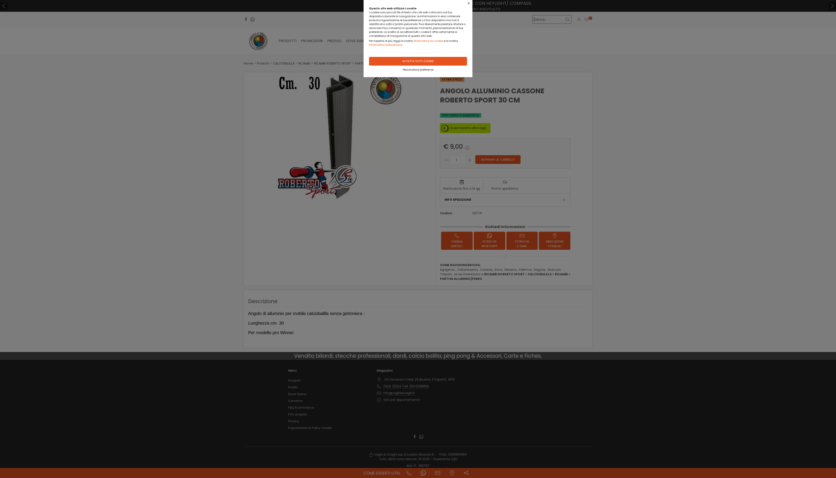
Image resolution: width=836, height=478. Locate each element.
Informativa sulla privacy (386, 45)
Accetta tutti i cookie (418, 61)
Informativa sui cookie (428, 41)
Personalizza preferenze (418, 69)
